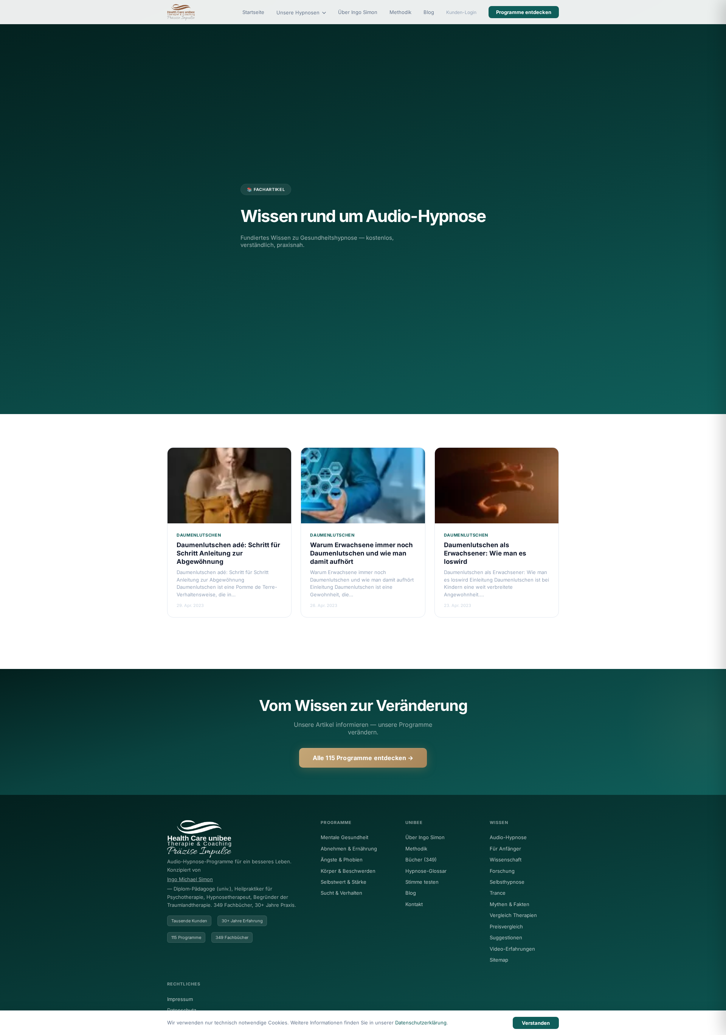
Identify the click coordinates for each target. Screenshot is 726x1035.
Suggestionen (506, 937)
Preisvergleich (506, 926)
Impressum (180, 999)
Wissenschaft (505, 860)
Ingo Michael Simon (190, 879)
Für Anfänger (505, 849)
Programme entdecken (523, 12)
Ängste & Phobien (342, 860)
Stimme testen (422, 882)
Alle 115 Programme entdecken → (363, 758)
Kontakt (414, 904)
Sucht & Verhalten (341, 893)
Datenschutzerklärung (421, 1022)
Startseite (253, 12)
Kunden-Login (461, 12)
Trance (498, 893)
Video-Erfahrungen (512, 949)
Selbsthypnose (507, 882)
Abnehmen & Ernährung (349, 849)
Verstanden (536, 1023)
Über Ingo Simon (357, 12)
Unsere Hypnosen (298, 12)
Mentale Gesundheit (344, 837)
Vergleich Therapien (513, 915)
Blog (429, 12)
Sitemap (499, 960)
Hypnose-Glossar (426, 871)
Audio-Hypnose (508, 837)
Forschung (502, 871)
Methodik (400, 12)
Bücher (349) (421, 860)
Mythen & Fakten (509, 904)
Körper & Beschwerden (348, 871)
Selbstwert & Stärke (343, 882)
